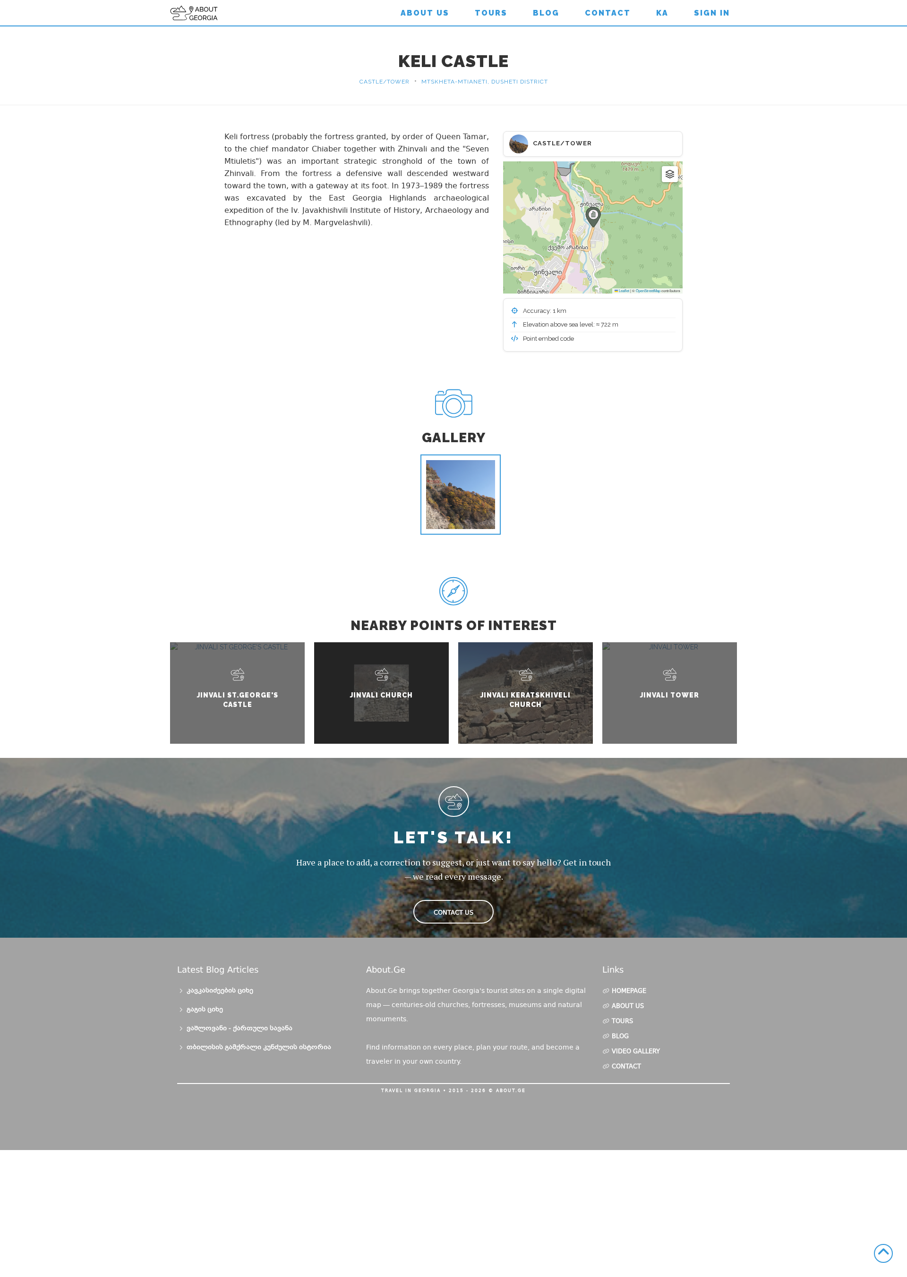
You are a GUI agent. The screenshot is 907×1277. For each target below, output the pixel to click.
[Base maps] (670, 174)
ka (662, 12)
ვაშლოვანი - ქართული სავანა (239, 1028)
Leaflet (623, 290)
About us (425, 12)
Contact (608, 12)
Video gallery (636, 1052)
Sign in (712, 12)
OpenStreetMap (648, 290)
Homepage (629, 991)
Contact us (453, 912)
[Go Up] (883, 1253)
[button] (593, 217)
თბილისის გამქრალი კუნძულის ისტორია (259, 1047)
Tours (491, 12)
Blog (546, 12)
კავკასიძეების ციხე (220, 991)
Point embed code (548, 338)
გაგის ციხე (205, 1010)
